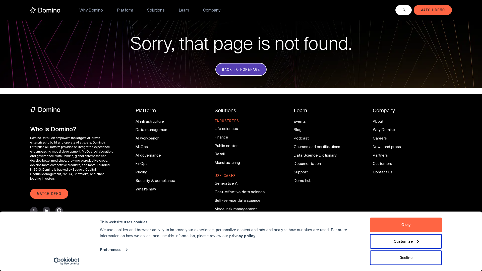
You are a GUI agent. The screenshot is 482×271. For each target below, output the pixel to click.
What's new (146, 189)
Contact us (382, 172)
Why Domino (91, 10)
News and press (387, 146)
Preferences (110, 249)
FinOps (142, 163)
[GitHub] (59, 210)
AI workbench (147, 138)
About (378, 121)
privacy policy (242, 236)
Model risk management (236, 209)
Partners (380, 155)
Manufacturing (227, 162)
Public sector (226, 145)
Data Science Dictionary (315, 155)
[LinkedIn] (46, 210)
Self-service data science (238, 200)
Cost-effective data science (240, 191)
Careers (380, 138)
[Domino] (72, 109)
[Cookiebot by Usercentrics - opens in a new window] (67, 261)
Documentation (307, 163)
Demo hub (303, 180)
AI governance (148, 155)
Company (211, 10)
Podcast (301, 138)
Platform (125, 10)
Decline (406, 257)
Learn (184, 10)
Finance (221, 137)
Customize (403, 241)
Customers (382, 163)
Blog (298, 129)
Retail (220, 154)
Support (301, 172)
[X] (34, 210)
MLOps (142, 146)
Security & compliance (155, 180)
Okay (405, 225)
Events (300, 121)
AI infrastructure (150, 121)
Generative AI (226, 183)
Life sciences (226, 128)
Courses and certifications (317, 146)
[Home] (45, 10)
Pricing (141, 172)
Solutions (156, 10)
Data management (152, 129)
